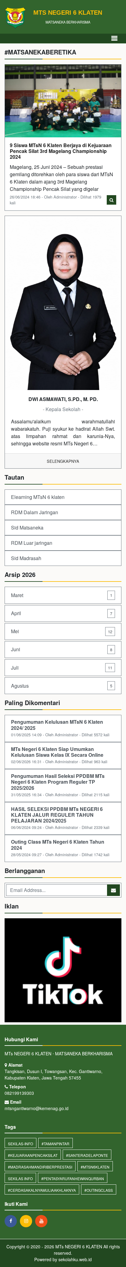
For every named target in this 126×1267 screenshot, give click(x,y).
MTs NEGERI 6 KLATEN (78, 1246)
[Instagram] (27, 1221)
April (61, 613)
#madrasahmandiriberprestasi (40, 1166)
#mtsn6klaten (95, 1166)
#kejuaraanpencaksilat (32, 1155)
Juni (61, 649)
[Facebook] (12, 1221)
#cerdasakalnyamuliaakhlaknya (42, 1190)
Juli (61, 667)
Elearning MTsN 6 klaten (38, 496)
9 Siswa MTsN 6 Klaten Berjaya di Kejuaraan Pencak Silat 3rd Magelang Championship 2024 (61, 151)
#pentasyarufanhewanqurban (72, 1178)
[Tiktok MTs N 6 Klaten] (63, 970)
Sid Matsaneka (27, 527)
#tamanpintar (55, 1143)
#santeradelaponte (87, 1155)
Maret (61, 595)
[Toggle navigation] (114, 38)
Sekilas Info (20, 1178)
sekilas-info (20, 1143)
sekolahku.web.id (75, 1259)
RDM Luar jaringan (31, 542)
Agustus (61, 685)
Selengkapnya (63, 461)
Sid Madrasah (26, 558)
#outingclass (98, 1190)
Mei (61, 631)
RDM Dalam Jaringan (34, 512)
